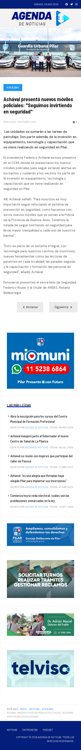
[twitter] (71, 4)
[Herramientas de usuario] (75, 122)
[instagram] (76, 4)
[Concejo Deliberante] (40, 534)
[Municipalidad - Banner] (40, 360)
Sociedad (13, 87)
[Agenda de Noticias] (41, 18)
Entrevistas (30, 729)
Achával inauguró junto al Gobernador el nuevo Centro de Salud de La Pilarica (39, 438)
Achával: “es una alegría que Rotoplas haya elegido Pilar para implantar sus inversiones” (38, 478)
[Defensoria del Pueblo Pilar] (40, 624)
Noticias (12, 729)
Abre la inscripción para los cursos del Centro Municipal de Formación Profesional (38, 418)
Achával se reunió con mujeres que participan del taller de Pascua (41, 458)
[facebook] (66, 4)
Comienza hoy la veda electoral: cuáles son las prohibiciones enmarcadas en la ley (39, 498)
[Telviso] (40, 668)
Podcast (48, 729)
